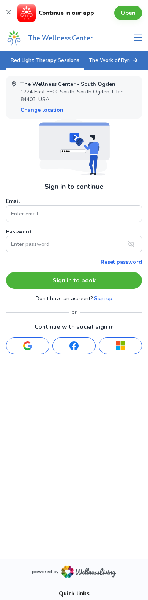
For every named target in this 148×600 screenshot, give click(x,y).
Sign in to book (74, 280)
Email (13, 201)
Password (18, 231)
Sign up (103, 298)
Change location (41, 110)
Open (128, 13)
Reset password (121, 262)
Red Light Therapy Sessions (45, 60)
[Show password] (131, 244)
